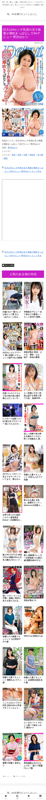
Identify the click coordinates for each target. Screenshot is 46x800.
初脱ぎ (32, 155)
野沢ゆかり (13, 148)
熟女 (14, 155)
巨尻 (25, 155)
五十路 (40, 155)
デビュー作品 (9, 265)
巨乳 (20, 155)
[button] (41, 490)
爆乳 (6, 158)
